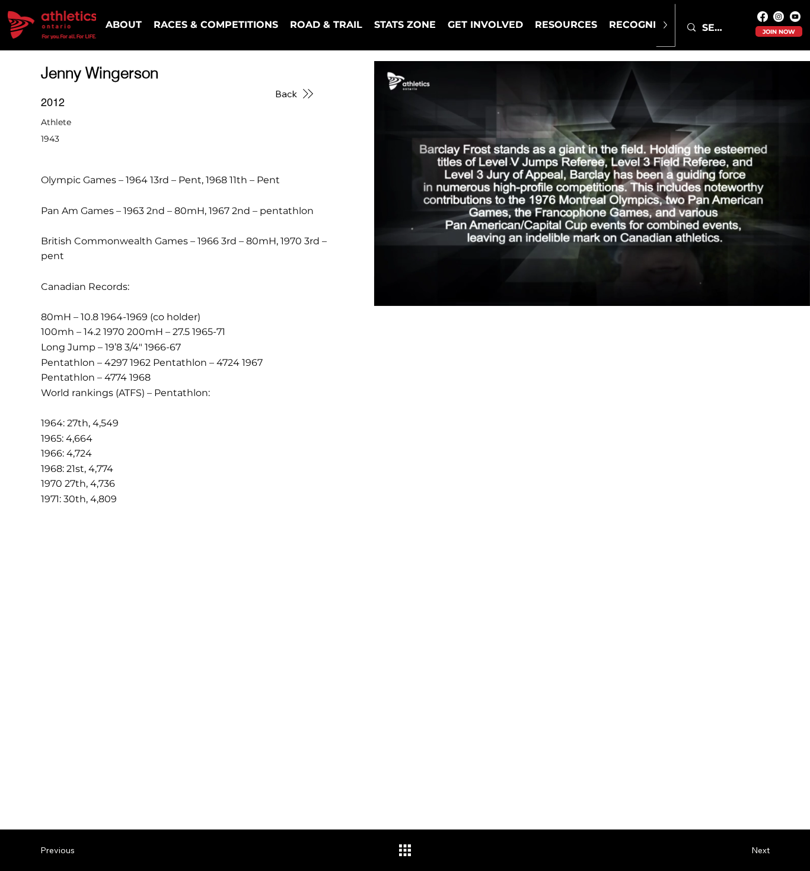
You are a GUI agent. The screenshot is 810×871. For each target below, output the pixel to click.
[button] (216, 25)
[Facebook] (762, 16)
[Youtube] (795, 16)
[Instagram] (778, 16)
